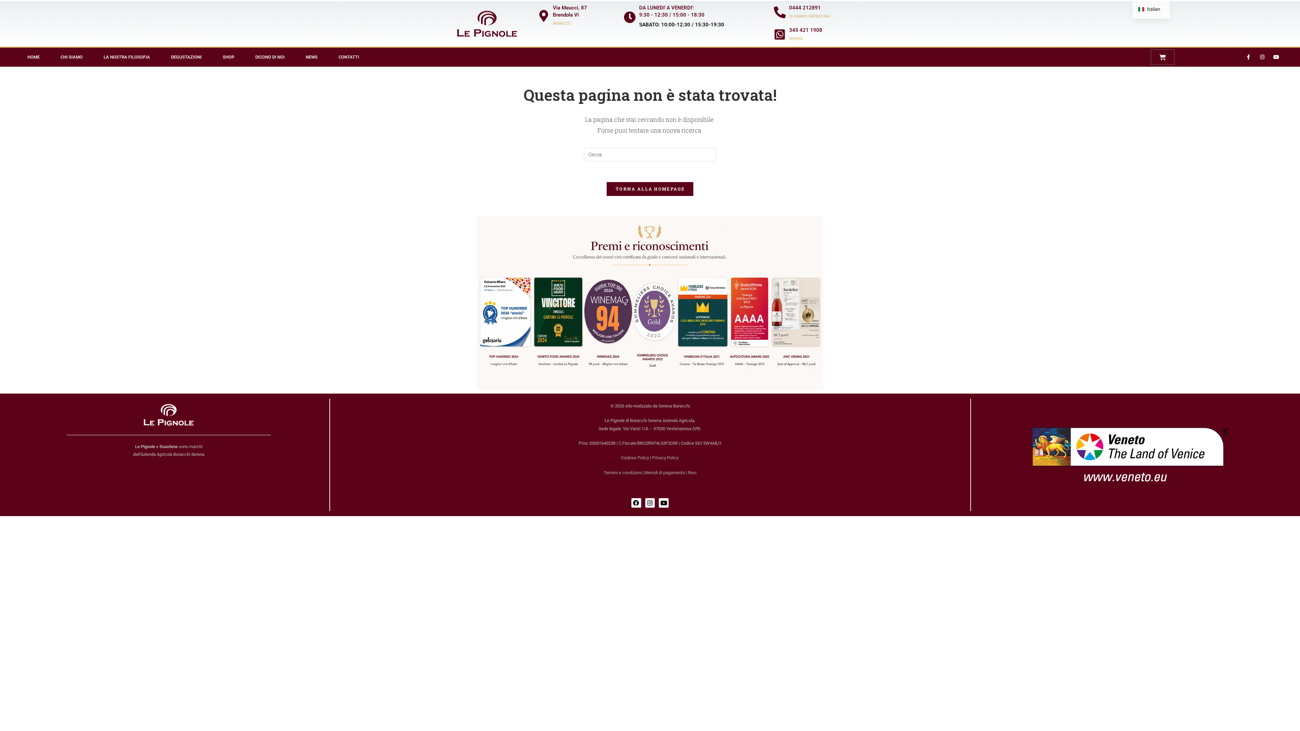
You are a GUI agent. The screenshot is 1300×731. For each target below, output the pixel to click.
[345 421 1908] (780, 34)
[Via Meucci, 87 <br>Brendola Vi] (543, 16)
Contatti (349, 57)
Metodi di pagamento (665, 472)
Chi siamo (72, 57)
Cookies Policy (635, 457)
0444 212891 (805, 8)
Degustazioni (186, 57)
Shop (228, 57)
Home (33, 57)
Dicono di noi (270, 57)
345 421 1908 (805, 30)
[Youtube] (1276, 57)
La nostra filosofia (127, 57)
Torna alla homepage (650, 189)
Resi (692, 472)
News (312, 57)
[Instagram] (1262, 57)
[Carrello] (1162, 57)
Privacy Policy (665, 457)
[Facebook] (636, 503)
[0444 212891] (780, 12)
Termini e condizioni (623, 472)
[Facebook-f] (1248, 57)
